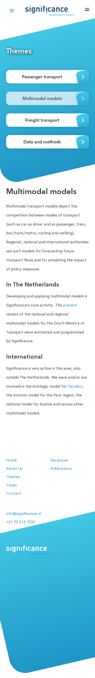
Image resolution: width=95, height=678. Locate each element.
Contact (13, 493)
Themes (13, 476)
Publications (61, 468)
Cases (11, 485)
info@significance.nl (23, 513)
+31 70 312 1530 (20, 521)
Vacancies (59, 460)
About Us (14, 468)
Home (11, 460)
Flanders (75, 386)
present (70, 305)
